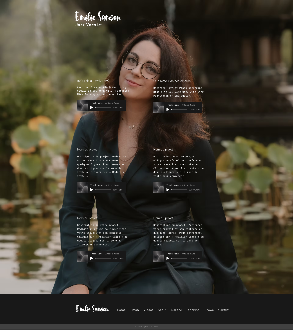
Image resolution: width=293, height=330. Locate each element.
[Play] (91, 107)
